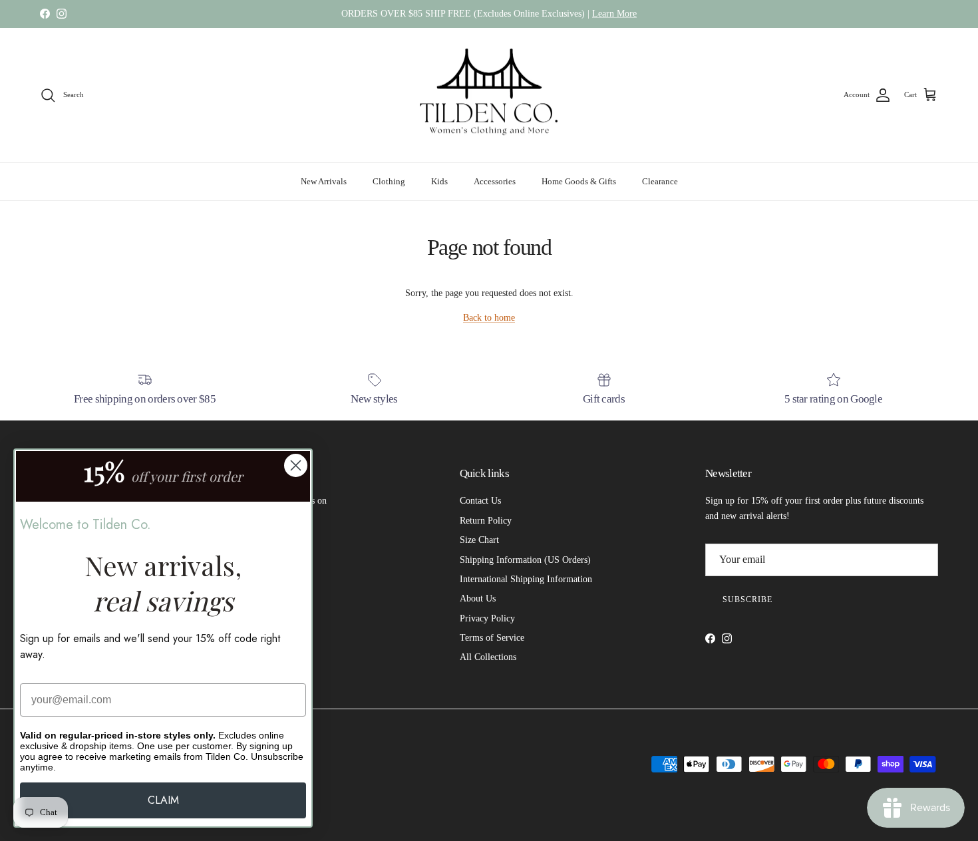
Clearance (660, 181)
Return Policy (486, 521)
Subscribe (747, 599)
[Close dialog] (295, 465)
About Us (478, 598)
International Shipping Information (526, 579)
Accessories (495, 181)
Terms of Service (492, 638)
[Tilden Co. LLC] (489, 95)
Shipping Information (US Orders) (525, 560)
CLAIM (163, 800)
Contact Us (480, 501)
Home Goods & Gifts (579, 181)
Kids (439, 181)
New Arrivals (324, 181)
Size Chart (479, 540)
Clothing (389, 181)
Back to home (489, 318)
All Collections (488, 657)
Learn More (614, 14)
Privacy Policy (487, 618)
